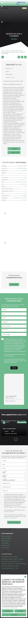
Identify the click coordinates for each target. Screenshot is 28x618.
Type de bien (5, 475)
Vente (2, 50)
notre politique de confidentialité (9, 608)
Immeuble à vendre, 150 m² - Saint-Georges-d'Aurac (13, 563)
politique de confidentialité (10, 362)
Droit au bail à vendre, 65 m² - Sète (9, 568)
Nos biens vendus (5, 545)
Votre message (6, 334)
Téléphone (5, 322)
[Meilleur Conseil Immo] (21, 3)
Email (4, 318)
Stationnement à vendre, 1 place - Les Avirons (12, 559)
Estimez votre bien (5, 536)
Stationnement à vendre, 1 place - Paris (10, 561)
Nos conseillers (5, 543)
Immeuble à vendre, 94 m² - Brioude (10, 566)
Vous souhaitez (5, 329)
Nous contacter (5, 547)
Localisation (4, 478)
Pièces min (5, 490)
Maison (7, 50)
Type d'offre (5, 471)
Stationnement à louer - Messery (9, 556)
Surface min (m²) (7, 487)
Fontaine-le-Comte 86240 (16, 50)
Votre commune (6, 326)
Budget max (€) (6, 483)
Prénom (4, 309)
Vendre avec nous (5, 540)
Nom (4, 313)
